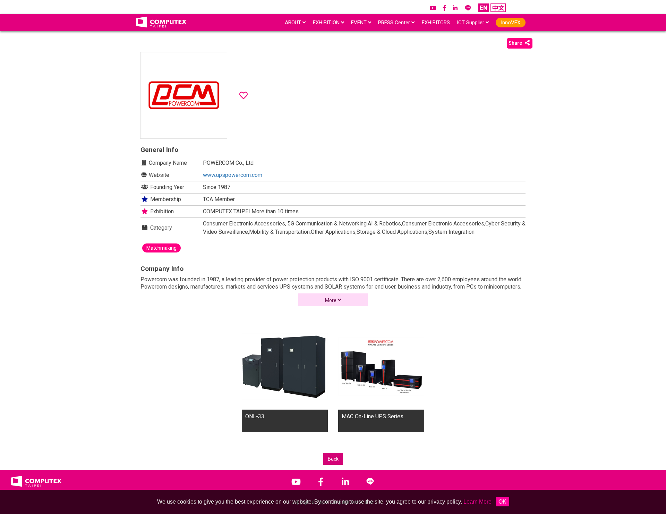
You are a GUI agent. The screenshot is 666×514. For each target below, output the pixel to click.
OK (502, 502)
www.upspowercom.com (232, 175)
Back (333, 459)
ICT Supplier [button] (471, 22)
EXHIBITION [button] (327, 22)
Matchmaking (161, 248)
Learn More (477, 502)
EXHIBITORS (436, 22)
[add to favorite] (243, 95)
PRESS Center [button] (394, 22)
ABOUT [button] (293, 22)
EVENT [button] (359, 22)
